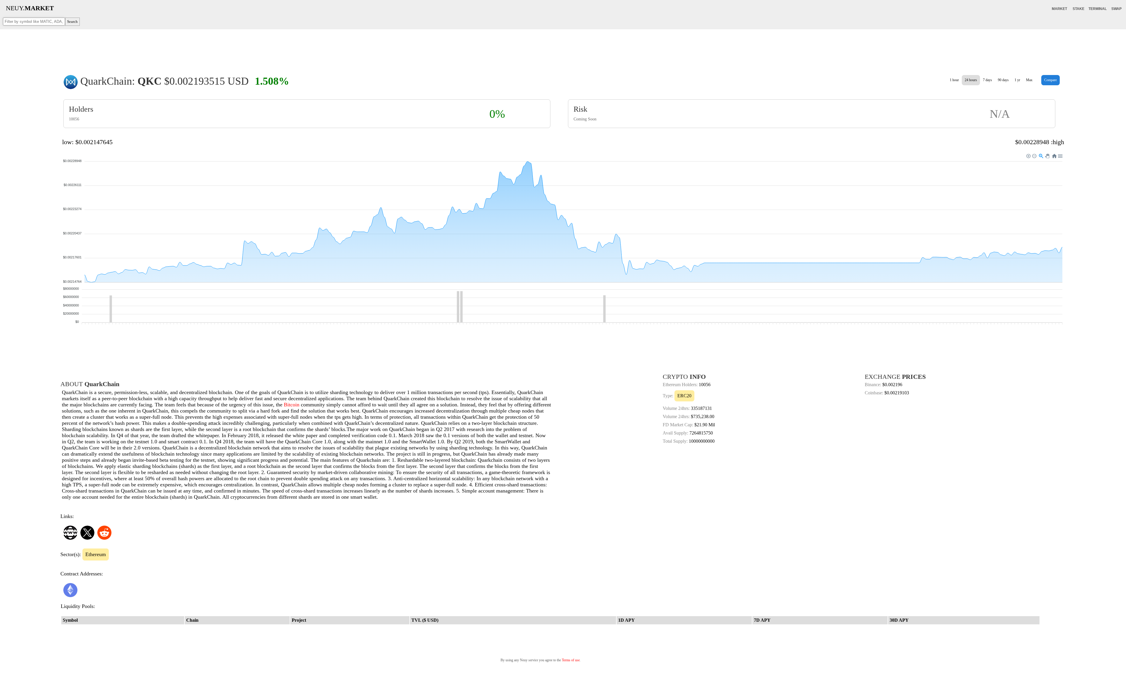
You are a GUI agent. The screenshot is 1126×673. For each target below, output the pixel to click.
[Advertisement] (563, 48)
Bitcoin (291, 405)
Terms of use (571, 660)
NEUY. (30, 8)
